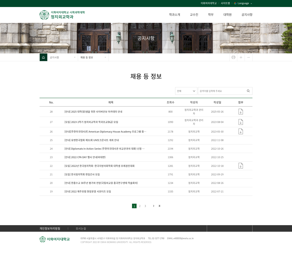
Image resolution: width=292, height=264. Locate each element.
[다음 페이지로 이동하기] (153, 206)
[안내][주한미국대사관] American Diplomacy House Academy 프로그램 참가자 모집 (105, 131)
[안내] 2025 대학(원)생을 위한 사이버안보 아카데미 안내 (93, 111)
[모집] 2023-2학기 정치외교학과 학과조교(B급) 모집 (91, 122)
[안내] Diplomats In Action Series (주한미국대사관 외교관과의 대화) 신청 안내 (105, 148)
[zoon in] (241, 57)
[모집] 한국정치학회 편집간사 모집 (82, 174)
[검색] (248, 91)
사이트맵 (225, 3)
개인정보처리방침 (50, 228)
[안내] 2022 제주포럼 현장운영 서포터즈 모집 (87, 191)
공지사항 (54, 57)
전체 (179, 91)
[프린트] (233, 57)
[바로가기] (62, 15)
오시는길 (81, 228)
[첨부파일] (241, 111)
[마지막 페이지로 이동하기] (159, 206)
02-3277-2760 (158, 238)
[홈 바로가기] (43, 57)
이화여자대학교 (209, 3)
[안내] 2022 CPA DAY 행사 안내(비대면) (85, 157)
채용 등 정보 (86, 57)
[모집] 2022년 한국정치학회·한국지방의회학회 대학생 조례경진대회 (99, 166)
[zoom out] (248, 57)
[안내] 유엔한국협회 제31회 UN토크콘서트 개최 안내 (91, 140)
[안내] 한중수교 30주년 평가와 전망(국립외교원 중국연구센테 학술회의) (101, 183)
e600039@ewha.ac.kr (184, 238)
